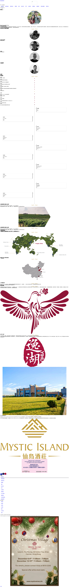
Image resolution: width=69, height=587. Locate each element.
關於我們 (2, 6)
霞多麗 (2, 501)
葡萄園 (16, 6)
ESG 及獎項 (2, 493)
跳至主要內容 (2, 0)
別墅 (26, 6)
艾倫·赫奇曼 (2, 62)
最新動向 (33, 6)
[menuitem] (47, 6)
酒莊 (19, 6)
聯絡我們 (38, 6)
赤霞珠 (2, 505)
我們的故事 (6, 6)
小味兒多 (2, 510)
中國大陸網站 (43, 6)
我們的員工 (11, 6)
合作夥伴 (29, 6)
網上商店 (22, 6)
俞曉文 (1, 51)
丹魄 (1, 512)
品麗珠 (2, 503)
